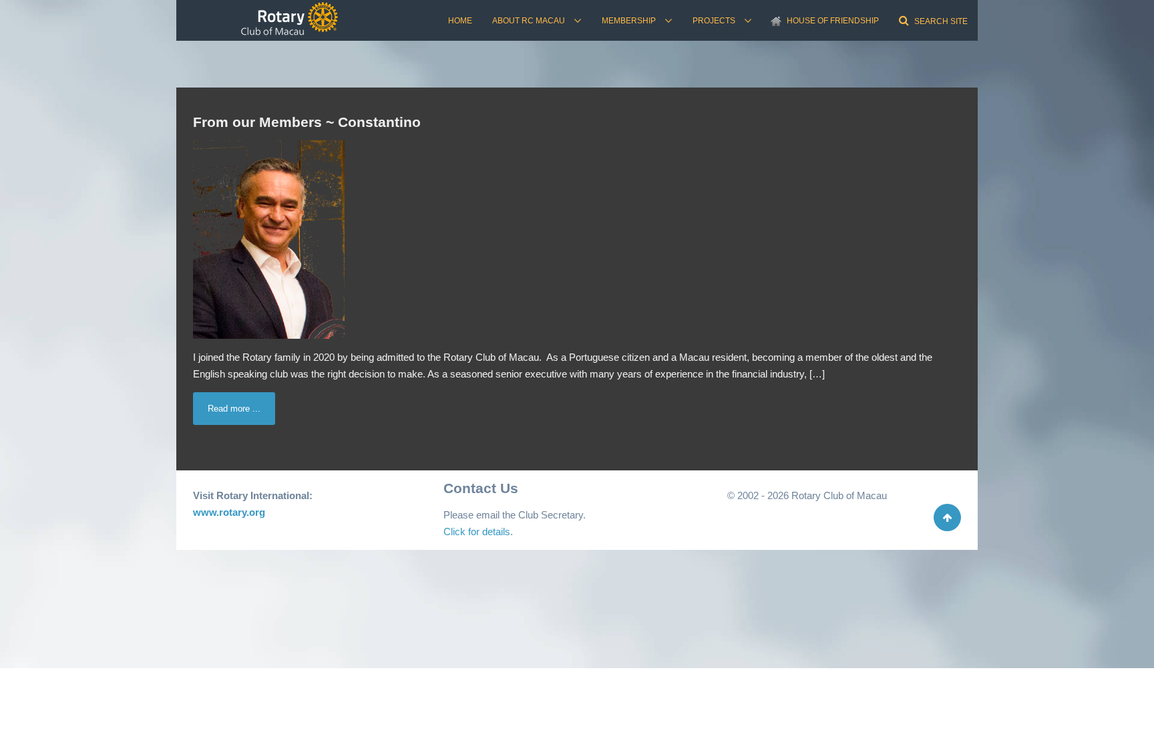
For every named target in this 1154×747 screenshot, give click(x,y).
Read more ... (234, 409)
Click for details (476, 531)
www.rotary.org (229, 512)
